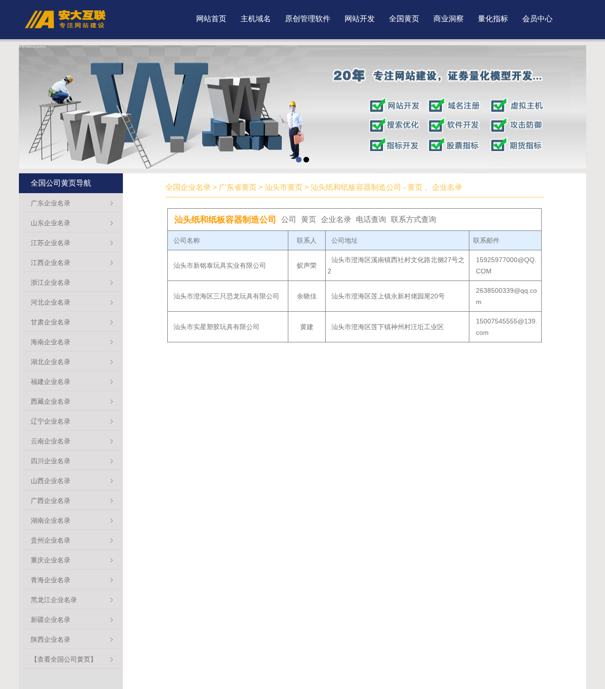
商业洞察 (448, 19)
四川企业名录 (50, 461)
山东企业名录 (50, 223)
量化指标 (493, 19)
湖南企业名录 (50, 520)
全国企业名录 (188, 187)
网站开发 (360, 19)
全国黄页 (404, 19)
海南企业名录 (50, 342)
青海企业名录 (50, 580)
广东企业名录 (50, 203)
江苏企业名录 (50, 243)
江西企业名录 (50, 262)
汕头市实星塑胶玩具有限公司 (216, 327)
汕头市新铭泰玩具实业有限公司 (219, 265)
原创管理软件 (307, 19)
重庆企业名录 (50, 560)
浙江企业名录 (50, 282)
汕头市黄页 (283, 187)
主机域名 (256, 19)
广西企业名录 (50, 500)
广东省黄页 (238, 187)
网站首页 (211, 19)
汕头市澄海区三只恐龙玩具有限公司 (226, 296)
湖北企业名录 (50, 362)
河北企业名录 (50, 302)
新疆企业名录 (50, 619)
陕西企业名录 (50, 639)
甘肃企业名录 (50, 322)
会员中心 (537, 19)
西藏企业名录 (50, 401)
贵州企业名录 (50, 540)
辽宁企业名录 (50, 421)
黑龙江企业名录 (54, 600)
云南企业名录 (50, 441)
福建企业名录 (50, 381)
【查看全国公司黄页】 (64, 659)
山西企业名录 (50, 481)
